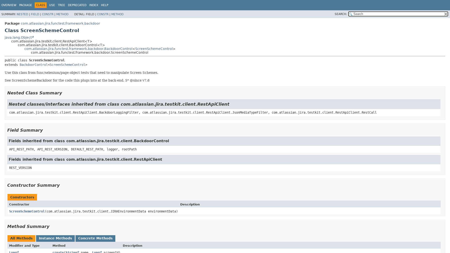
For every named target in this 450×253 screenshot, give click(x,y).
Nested (22, 14)
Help (104, 5)
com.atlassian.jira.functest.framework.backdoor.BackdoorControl (78, 49)
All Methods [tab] (21, 238)
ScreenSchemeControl (154, 49)
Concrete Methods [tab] (95, 238)
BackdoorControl (34, 65)
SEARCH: (341, 14)
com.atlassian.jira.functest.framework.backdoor (60, 23)
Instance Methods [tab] (55, 238)
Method (62, 14)
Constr (47, 14)
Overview (8, 5)
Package (25, 5)
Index (93, 5)
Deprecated (77, 5)
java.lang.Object (18, 37)
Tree (61, 5)
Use (52, 5)
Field (35, 14)
